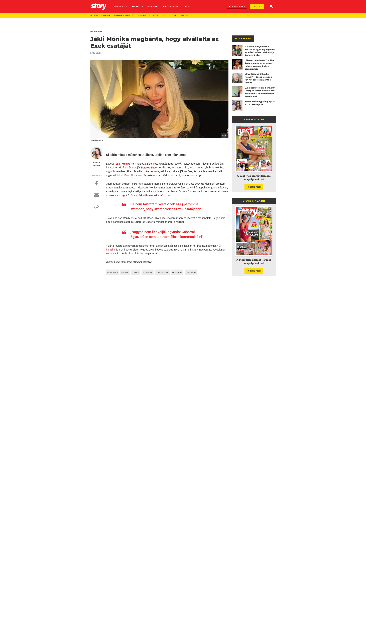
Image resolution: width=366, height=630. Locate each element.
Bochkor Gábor (155, 15)
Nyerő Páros (112, 272)
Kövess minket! (238, 6)
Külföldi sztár (170, 6)
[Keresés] (271, 6)
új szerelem (147, 272)
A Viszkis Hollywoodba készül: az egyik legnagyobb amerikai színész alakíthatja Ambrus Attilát (260, 50)
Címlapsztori (121, 6)
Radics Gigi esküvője (102, 15)
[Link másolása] (96, 208)
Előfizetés (257, 6)
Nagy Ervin (184, 15)
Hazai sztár (153, 6)
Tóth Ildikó (173, 15)
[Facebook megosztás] (96, 184)
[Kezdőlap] (98, 6)
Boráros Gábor (162, 272)
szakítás (136, 272)
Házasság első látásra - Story (124, 15)
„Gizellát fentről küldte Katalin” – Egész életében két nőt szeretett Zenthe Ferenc (258, 78)
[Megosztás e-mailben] (96, 196)
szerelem (125, 272)
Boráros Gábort (149, 167)
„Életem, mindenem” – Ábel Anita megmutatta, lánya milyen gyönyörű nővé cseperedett (259, 64)
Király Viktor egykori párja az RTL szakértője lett (260, 103)
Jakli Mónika (177, 272)
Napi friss (137, 6)
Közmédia (142, 15)
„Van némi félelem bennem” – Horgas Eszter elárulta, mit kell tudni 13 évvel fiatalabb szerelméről (260, 92)
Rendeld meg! (254, 186)
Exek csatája (191, 272)
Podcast (186, 6)
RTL (164, 15)
